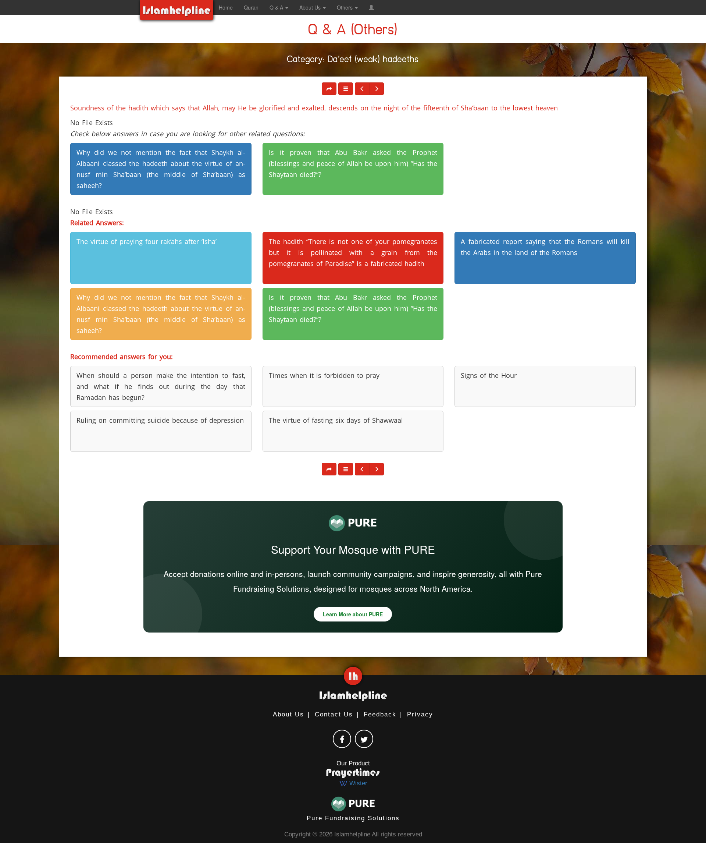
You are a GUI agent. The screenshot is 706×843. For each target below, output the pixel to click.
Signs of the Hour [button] (489, 375)
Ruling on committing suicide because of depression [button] (160, 420)
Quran (251, 7)
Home (226, 7)
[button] (371, 7)
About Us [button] (310, 7)
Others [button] (345, 7)
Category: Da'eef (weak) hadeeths (353, 60)
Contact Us (334, 714)
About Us (288, 714)
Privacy (420, 714)
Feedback (380, 714)
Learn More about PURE (353, 614)
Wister (357, 783)
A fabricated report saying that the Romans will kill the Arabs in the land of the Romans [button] (545, 247)
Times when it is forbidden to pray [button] (324, 375)
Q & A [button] (277, 7)
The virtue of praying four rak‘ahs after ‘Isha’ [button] (146, 241)
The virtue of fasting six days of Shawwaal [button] (336, 420)
